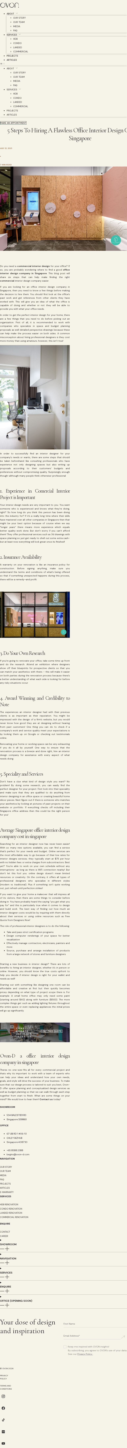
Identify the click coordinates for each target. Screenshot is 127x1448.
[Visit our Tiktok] (3, 1422)
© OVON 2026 (7, 1368)
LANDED (17, 47)
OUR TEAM (19, 22)
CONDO (17, 43)
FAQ (15, 30)
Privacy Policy (84, 1354)
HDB (15, 38)
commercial (7, 280)
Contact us (46, 1099)
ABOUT (10, 13)
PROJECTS (12, 55)
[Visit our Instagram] (3, 1398)
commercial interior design (33, 266)
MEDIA (16, 26)
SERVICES (12, 34)
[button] (63, 64)
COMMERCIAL (20, 51)
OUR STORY (19, 17)
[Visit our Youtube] (3, 1446)
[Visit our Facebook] (3, 1410)
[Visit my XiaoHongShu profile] (3, 1434)
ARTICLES (12, 59)
